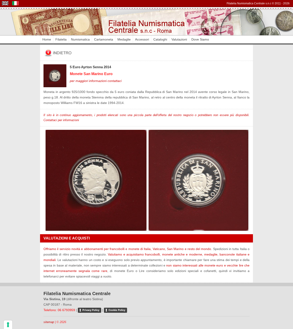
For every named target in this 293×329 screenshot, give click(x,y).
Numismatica (80, 39)
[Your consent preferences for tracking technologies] (8, 324)
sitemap (48, 322)
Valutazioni (179, 39)
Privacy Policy (90, 310)
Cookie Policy (117, 310)
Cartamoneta (103, 39)
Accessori (142, 39)
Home (46, 39)
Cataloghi (160, 39)
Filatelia (61, 39)
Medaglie (124, 39)
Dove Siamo (200, 39)
